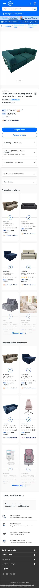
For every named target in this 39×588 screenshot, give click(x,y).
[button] (19, 14)
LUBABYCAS (15, 99)
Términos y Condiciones (6, 585)
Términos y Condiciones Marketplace (24, 585)
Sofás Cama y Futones (32, 26)
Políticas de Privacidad (6, 586)
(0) (16, 228)
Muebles (8, 26)
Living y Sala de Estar (19, 26)
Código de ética (18, 586)
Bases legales (27, 586)
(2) (34, 277)
